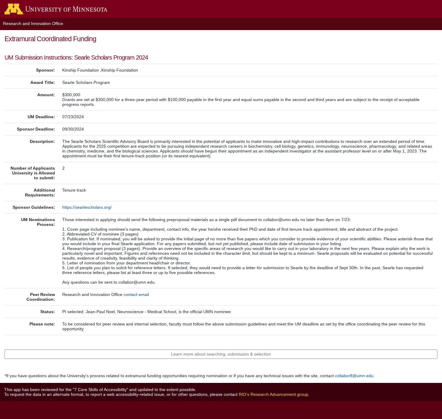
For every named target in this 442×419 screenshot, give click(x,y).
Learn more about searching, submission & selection (221, 354)
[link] (53, 7)
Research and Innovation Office (33, 23)
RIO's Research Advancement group (273, 394)
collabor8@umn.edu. (355, 375)
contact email (136, 294)
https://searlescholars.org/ (87, 207)
